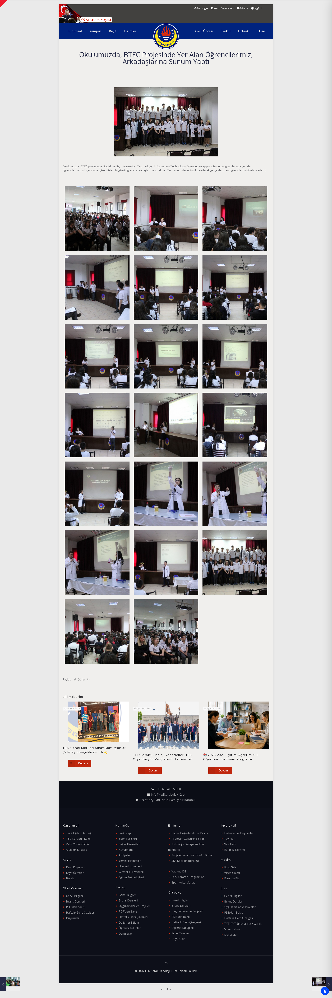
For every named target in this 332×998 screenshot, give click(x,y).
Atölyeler (124, 855)
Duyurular (72, 918)
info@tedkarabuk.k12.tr (168, 794)
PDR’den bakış (75, 907)
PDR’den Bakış (128, 911)
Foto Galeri (231, 867)
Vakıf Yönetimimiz (77, 844)
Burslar (71, 878)
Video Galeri (232, 873)
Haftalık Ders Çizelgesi (80, 912)
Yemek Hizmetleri (130, 861)
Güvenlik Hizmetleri (131, 872)
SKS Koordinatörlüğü (185, 861)
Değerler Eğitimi (129, 922)
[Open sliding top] (4, 4)
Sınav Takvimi (180, 933)
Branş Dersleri (75, 901)
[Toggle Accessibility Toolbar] (324, 990)
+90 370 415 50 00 (168, 789)
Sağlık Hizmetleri (129, 844)
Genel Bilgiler (74, 896)
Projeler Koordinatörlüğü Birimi (192, 855)
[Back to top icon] (166, 962)
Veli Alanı (230, 844)
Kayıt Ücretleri (75, 873)
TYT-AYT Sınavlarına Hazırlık (242, 923)
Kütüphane (126, 850)
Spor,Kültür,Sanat (183, 882)
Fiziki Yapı (125, 833)
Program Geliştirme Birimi (188, 839)
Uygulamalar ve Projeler (134, 906)
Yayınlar (229, 839)
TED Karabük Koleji (78, 839)
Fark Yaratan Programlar (188, 877)
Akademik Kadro (76, 850)
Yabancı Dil (179, 871)
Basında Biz (231, 878)
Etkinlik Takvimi (234, 850)
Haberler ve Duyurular (238, 833)
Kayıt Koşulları (75, 867)
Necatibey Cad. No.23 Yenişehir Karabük (167, 800)
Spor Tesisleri (128, 839)
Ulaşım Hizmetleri (130, 866)
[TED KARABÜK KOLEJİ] (166, 36)
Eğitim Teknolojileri (131, 877)
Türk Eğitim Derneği (79, 833)
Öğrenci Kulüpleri (130, 928)
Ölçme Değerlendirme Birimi (190, 833)
